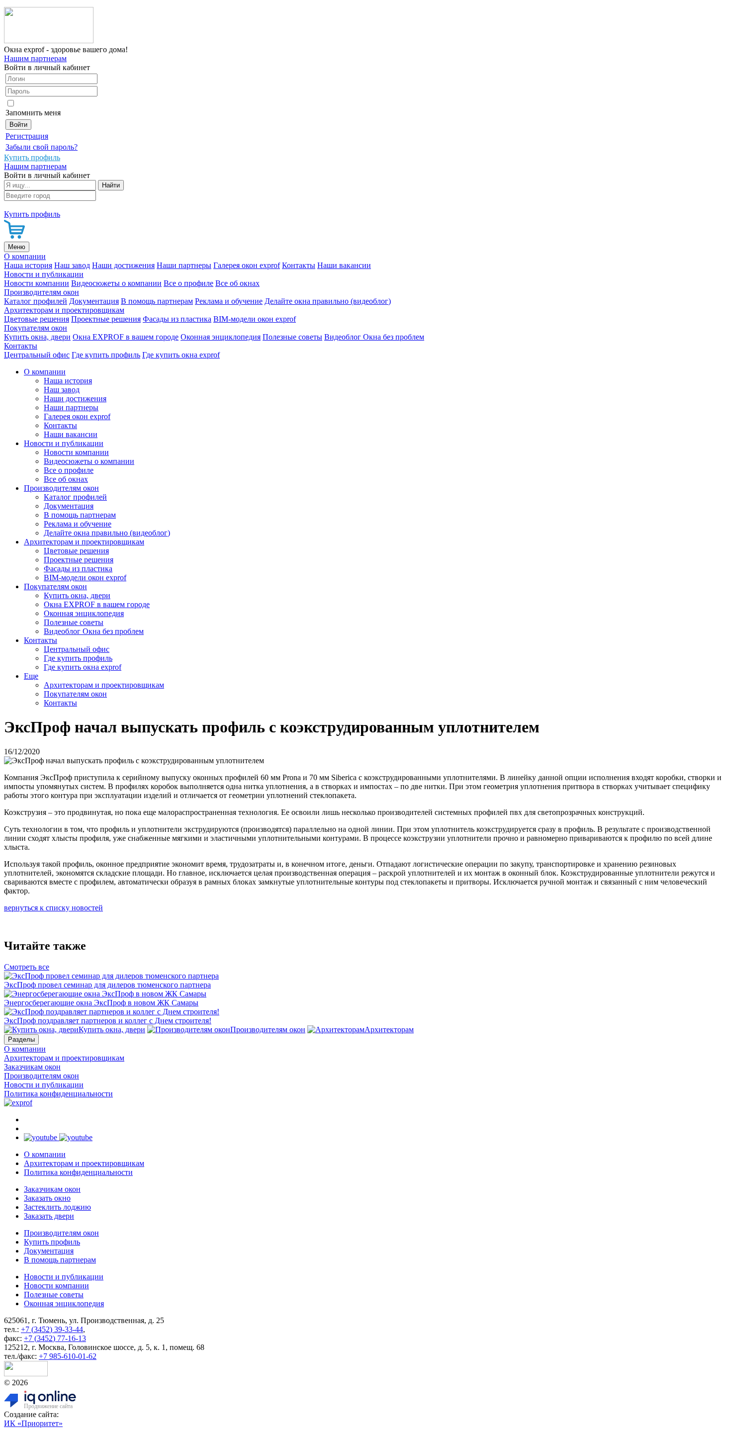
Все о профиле (188, 283)
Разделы (21, 1039)
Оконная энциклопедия (221, 337)
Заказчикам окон (32, 1067)
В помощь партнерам (157, 301)
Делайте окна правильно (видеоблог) (328, 301)
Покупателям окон (35, 328)
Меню (16, 247)
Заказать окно (47, 1198)
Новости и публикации (44, 274)
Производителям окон (41, 292)
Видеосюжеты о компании (116, 283)
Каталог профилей (35, 301)
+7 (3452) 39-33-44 (52, 1329)
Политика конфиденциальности (58, 1093)
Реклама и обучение (229, 301)
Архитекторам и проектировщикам (64, 310)
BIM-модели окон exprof (254, 319)
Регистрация (26, 136)
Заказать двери (49, 1216)
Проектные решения (106, 319)
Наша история (28, 265)
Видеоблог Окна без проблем (374, 337)
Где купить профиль (106, 355)
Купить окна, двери (37, 337)
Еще (31, 676)
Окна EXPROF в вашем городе (126, 337)
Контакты (298, 265)
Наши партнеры (184, 265)
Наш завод (72, 265)
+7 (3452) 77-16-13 (55, 1338)
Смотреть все (26, 967)
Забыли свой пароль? (41, 147)
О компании (25, 256)
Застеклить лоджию (57, 1207)
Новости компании (36, 283)
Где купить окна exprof (181, 355)
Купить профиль (52, 1242)
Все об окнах (237, 283)
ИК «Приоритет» (33, 1423)
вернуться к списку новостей (53, 907)
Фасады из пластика (177, 319)
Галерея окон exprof (246, 265)
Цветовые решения (36, 319)
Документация (94, 301)
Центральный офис (37, 355)
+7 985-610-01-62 (67, 1356)
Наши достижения (123, 265)
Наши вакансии (344, 265)
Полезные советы (292, 337)
